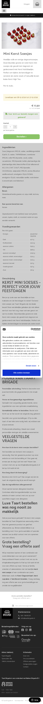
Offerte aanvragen (29, 661)
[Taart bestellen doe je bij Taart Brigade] (6, 4)
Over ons (26, 656)
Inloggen (27, 4)
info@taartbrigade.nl (28, 618)
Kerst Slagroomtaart (25, 575)
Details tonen (31, 366)
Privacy (27, 700)
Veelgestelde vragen (30, 664)
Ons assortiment (29, 659)
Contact (25, 667)
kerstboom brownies (19, 579)
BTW (3, 693)
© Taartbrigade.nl (7, 700)
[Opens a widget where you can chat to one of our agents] (35, 700)
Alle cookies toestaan (21, 373)
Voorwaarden (19, 700)
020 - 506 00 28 (25, 615)
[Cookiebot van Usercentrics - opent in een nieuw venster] (30, 329)
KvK (3, 690)
